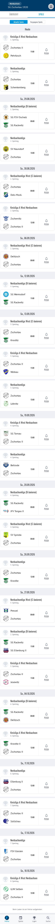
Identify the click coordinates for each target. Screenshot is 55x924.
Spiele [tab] (41, 14)
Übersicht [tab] (13, 14)
